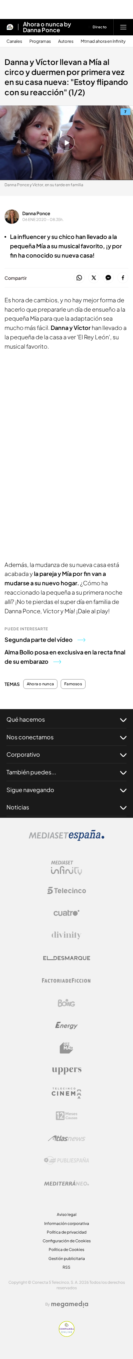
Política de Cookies (66, 1249)
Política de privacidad (67, 1232)
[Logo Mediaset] (66, 839)
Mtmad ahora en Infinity (103, 41)
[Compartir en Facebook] (122, 278)
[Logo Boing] (66, 1003)
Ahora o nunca (40, 684)
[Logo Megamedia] (69, 1304)
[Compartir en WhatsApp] (79, 278)
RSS (66, 1267)
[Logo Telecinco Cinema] (66, 1093)
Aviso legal (67, 1214)
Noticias (17, 807)
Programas (40, 41)
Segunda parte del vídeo (39, 639)
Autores (66, 41)
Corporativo (23, 754)
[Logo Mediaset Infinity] (66, 868)
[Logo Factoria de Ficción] (66, 980)
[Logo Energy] (66, 1025)
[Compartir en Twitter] (93, 278)
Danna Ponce (36, 213)
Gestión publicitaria (66, 1258)
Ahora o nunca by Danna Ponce (47, 27)
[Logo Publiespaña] (66, 1161)
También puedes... (31, 772)
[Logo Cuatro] (66, 913)
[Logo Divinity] (66, 935)
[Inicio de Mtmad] (10, 27)
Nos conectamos (30, 737)
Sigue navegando (30, 789)
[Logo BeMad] (66, 1048)
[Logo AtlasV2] (67, 1138)
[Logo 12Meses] (66, 1115)
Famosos (73, 684)
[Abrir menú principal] (123, 27)
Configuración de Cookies (67, 1240)
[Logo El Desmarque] (66, 958)
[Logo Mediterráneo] (66, 1183)
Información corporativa (66, 1223)
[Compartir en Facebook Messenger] (108, 278)
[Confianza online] (67, 1334)
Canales (14, 41)
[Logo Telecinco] (66, 890)
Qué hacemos (25, 719)
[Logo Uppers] (66, 1071)
